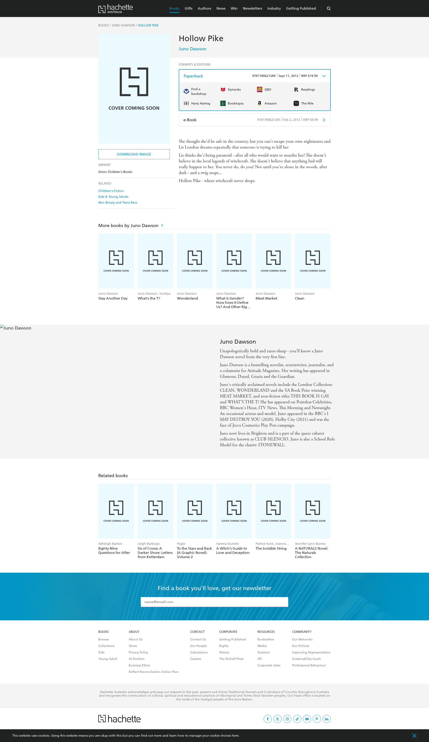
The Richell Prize (231, 659)
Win (234, 8)
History (224, 652)
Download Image (134, 154)
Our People (198, 646)
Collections (106, 646)
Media (262, 646)
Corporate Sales (268, 665)
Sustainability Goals (306, 659)
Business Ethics (139, 665)
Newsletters (252, 8)
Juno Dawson (192, 48)
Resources (266, 632)
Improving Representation (311, 652)
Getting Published (301, 8)
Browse (103, 639)
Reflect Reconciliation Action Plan (154, 672)
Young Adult (107, 659)
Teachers (263, 652)
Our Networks (302, 639)
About (134, 632)
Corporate (228, 632)
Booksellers (265, 639)
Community (301, 632)
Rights (223, 646)
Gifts (188, 8)
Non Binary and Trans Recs (117, 202)
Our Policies (300, 646)
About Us (135, 639)
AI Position (137, 659)
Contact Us (198, 639)
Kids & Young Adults (113, 197)
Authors (204, 8)
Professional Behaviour (309, 665)
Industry (274, 8)
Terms (133, 646)
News (221, 8)
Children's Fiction (111, 191)
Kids (101, 652)
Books (174, 8)
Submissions (199, 652)
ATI (259, 659)
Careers (195, 659)
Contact (197, 632)
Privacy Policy (138, 652)
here (235, 736)
